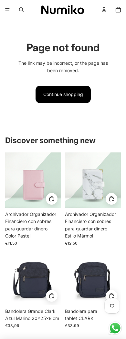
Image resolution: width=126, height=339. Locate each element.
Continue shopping (63, 94)
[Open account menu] (104, 10)
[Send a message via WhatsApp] (115, 328)
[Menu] (7, 9)
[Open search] (21, 10)
